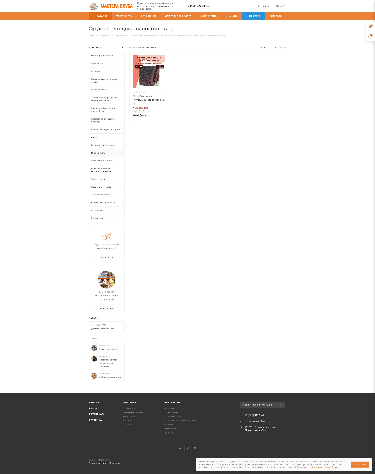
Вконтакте (180, 448)
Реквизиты (168, 424)
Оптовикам (96, 420)
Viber (195, 448)
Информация (172, 402)
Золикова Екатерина (107, 295)
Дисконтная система (132, 412)
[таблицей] (285, 47)
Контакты (127, 424)
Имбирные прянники (110, 377)
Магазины (168, 408)
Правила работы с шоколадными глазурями (108, 363)
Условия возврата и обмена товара (180, 420)
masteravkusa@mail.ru (257, 421)
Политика (168, 433)
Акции (93, 408)
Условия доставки (172, 416)
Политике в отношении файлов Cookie (317, 467)
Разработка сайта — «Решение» (104, 463)
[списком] (281, 47)
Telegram (187, 448)
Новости (94, 317)
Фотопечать (96, 414)
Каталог (94, 402)
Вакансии (127, 420)
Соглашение (169, 429)
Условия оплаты (171, 412)
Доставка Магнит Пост (102, 328)
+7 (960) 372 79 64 (197, 6)
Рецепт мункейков (108, 349)
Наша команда (129, 416)
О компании (128, 408)
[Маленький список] (261, 47)
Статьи (93, 338)
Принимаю (360, 464)
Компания (129, 402)
